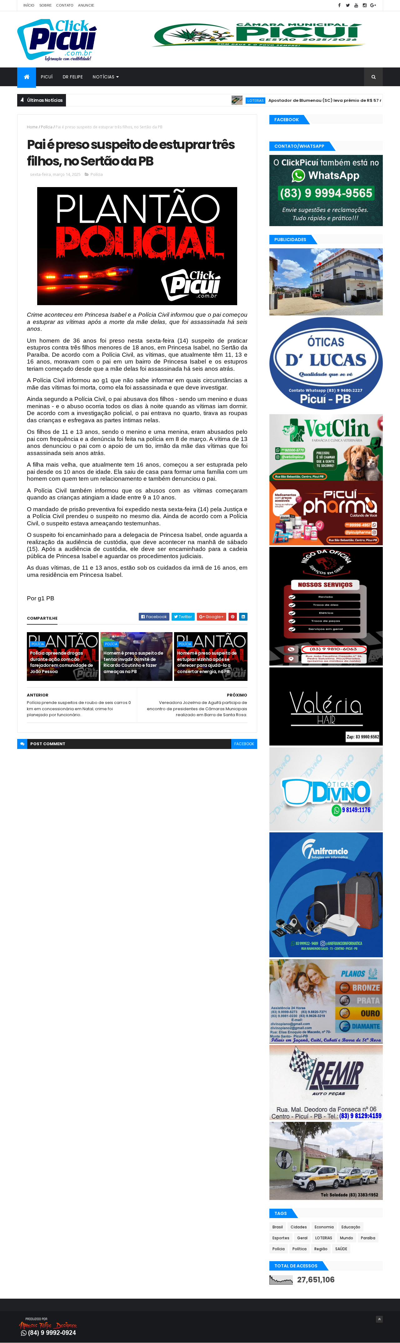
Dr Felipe (73, 77)
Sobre (45, 5)
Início (29, 5)
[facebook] (339, 5)
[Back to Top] (379, 1319)
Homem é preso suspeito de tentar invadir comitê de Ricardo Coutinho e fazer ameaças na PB (133, 662)
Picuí (47, 77)
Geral (302, 1238)
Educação (351, 1227)
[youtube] (356, 5)
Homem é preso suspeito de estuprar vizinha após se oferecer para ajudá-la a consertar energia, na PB (207, 662)
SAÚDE (341, 1248)
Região (321, 1248)
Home (32, 127)
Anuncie (86, 5)
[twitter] (347, 5)
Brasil (277, 1227)
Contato (64, 5)
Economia (324, 1227)
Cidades (299, 1227)
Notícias (103, 77)
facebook (244, 743)
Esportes (280, 1238)
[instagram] (364, 5)
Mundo (346, 1238)
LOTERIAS (224, 100)
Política (299, 1248)
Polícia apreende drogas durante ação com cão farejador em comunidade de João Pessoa (61, 662)
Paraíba (368, 1238)
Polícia (46, 127)
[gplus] (373, 5)
